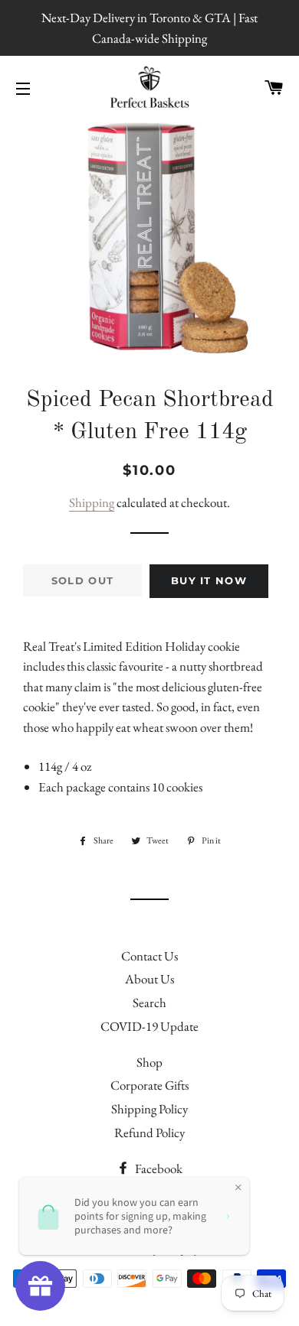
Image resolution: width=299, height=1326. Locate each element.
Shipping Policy (149, 1108)
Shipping (91, 502)
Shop (149, 1062)
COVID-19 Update (149, 1026)
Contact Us (149, 955)
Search (149, 1002)
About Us (149, 978)
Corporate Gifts (149, 1085)
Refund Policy (149, 1132)
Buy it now (209, 580)
